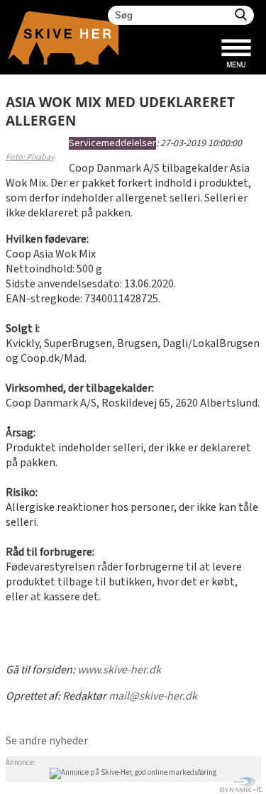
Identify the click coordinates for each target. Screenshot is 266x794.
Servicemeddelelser (112, 143)
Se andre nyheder (47, 741)
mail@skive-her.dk (153, 696)
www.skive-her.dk (119, 670)
